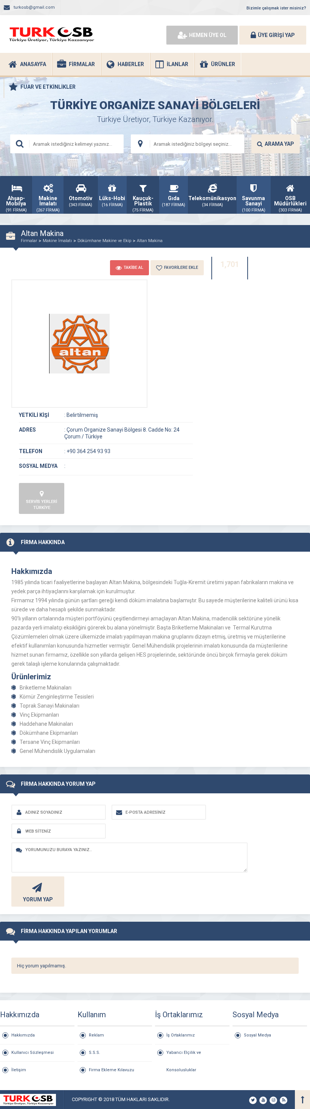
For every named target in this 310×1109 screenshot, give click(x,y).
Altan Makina (150, 240)
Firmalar (29, 240)
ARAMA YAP (279, 144)
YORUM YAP (38, 899)
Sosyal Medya (257, 1035)
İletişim (18, 1069)
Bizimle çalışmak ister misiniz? (276, 8)
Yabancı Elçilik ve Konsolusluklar (183, 1055)
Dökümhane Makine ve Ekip (104, 240)
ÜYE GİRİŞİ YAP (276, 35)
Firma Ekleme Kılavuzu (111, 1069)
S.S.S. (94, 1052)
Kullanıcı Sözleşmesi (32, 1052)
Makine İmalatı (57, 240)
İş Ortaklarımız (180, 1035)
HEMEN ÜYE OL (207, 35)
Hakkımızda (23, 1035)
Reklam (96, 1035)
